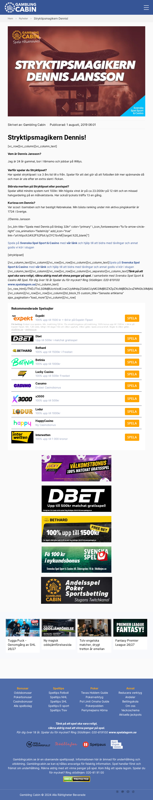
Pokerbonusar (23, 697)
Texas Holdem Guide (94, 692)
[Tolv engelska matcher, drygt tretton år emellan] (94, 627)
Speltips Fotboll (59, 692)
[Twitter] (117, 791)
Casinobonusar (22, 701)
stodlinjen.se (17, 329)
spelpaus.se (30, 329)
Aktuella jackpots (130, 714)
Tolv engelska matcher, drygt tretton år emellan (92, 645)
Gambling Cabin (34, 125)
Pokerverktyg (94, 697)
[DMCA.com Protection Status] (76, 779)
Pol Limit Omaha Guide (94, 701)
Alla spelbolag (23, 705)
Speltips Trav (58, 710)
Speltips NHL (58, 697)
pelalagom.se (26, 284)
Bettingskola (130, 701)
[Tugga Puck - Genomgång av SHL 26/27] (23, 627)
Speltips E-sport (58, 705)
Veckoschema (130, 710)
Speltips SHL (58, 701)
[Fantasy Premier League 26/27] (130, 627)
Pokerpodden (94, 705)
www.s (12, 284)
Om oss (130, 705)
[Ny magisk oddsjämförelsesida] (59, 627)
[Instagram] (122, 791)
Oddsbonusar (23, 692)
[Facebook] (133, 791)
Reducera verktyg (130, 692)
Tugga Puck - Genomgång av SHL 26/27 (21, 645)
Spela (132, 318)
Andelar (130, 697)
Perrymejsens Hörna (94, 710)
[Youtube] (128, 791)
